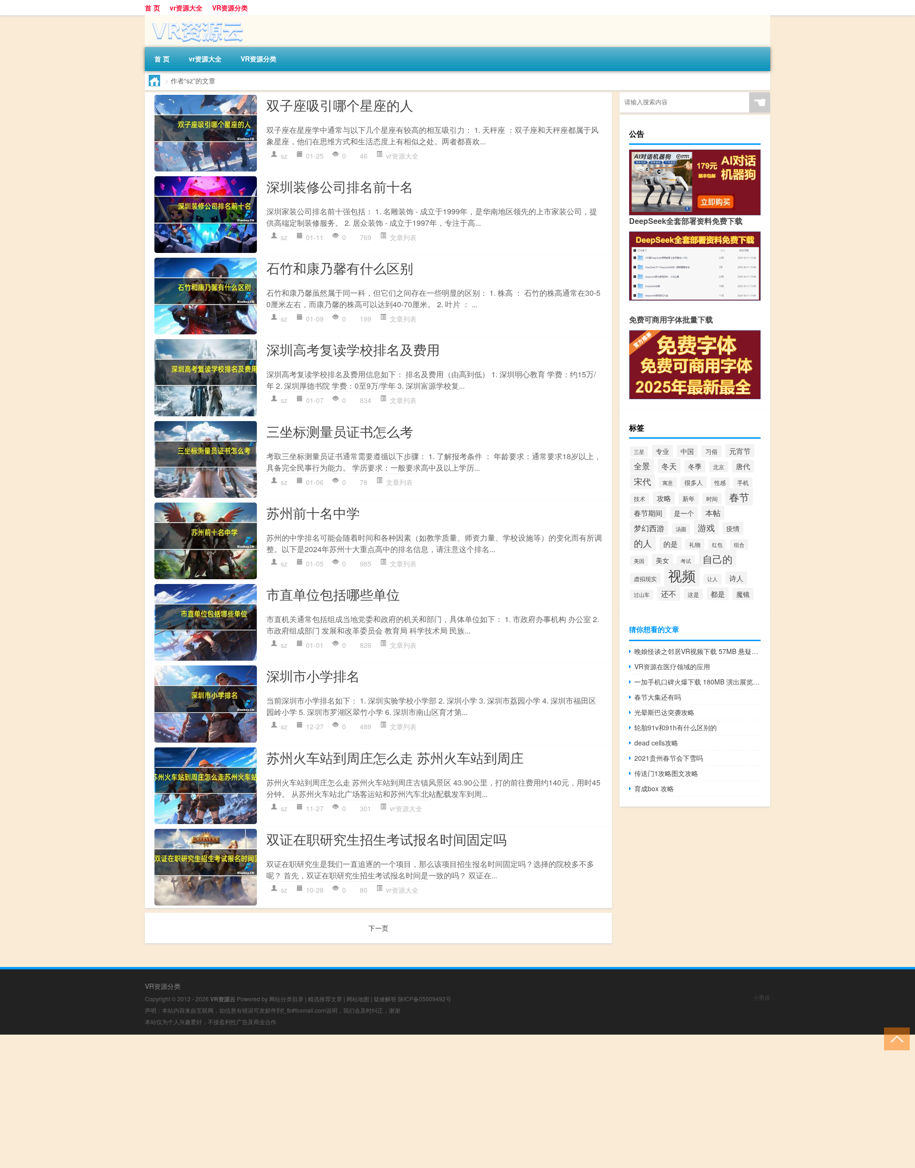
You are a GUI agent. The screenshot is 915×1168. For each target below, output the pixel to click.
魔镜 (743, 594)
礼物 (695, 544)
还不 (668, 593)
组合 (739, 544)
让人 (712, 579)
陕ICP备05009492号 (424, 999)
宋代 (642, 481)
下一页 (378, 928)
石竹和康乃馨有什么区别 (339, 267)
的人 (643, 543)
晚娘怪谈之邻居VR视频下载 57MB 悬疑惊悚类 (697, 651)
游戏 (706, 527)
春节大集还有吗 (657, 697)
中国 (687, 451)
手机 (743, 482)
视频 (682, 575)
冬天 (669, 466)
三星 (639, 451)
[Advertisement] (286, 1101)
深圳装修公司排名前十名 (339, 186)
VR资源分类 (230, 7)
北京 (718, 467)
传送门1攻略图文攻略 (666, 773)
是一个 (684, 513)
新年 (688, 498)
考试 (686, 560)
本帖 (713, 512)
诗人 (736, 578)
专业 (662, 451)
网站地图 (357, 999)
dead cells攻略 (656, 742)
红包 (717, 544)
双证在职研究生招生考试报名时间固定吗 (386, 838)
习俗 (711, 451)
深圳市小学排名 (313, 675)
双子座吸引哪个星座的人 (339, 104)
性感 (720, 482)
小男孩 (761, 997)
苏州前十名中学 (313, 512)
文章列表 (403, 237)
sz (284, 156)
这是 (693, 594)
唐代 (743, 466)
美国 (639, 560)
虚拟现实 (645, 578)
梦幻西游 (649, 528)
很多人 (693, 482)
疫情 (733, 528)
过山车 (642, 594)
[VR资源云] (195, 18)
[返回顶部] (894, 1038)
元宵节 (740, 450)
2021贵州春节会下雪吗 (668, 758)
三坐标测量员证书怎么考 (339, 431)
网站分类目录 (286, 999)
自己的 (717, 558)
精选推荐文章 (325, 999)
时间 (712, 498)
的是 (670, 543)
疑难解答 (385, 999)
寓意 (667, 482)
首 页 (152, 7)
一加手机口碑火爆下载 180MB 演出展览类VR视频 (697, 681)
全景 (642, 466)
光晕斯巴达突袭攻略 (664, 712)
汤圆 (681, 529)
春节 (739, 497)
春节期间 (648, 513)
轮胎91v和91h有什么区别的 (675, 727)
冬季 (695, 466)
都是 (718, 594)
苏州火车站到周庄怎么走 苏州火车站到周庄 (395, 757)
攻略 (664, 498)
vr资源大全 (186, 7)
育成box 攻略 (654, 788)
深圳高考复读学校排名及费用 (353, 349)
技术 (639, 498)
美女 (662, 560)
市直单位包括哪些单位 (333, 594)
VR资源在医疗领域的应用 (672, 666)
